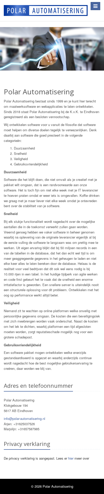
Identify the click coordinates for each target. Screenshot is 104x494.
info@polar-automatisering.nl (24, 418)
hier (70, 458)
